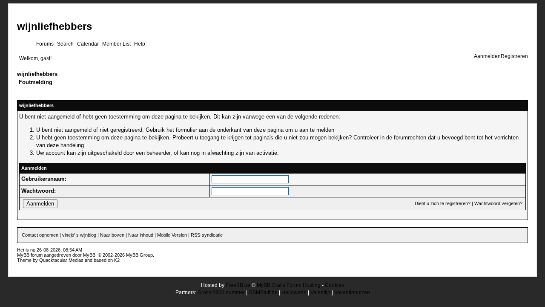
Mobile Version (172, 234)
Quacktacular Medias (61, 260)
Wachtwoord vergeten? (498, 203)
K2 (117, 260)
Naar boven (112, 234)
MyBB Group (139, 255)
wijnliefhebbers (54, 26)
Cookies (334, 285)
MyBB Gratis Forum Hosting (289, 285)
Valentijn (320, 292)
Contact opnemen (40, 234)
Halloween (294, 292)
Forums (45, 44)
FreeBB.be (238, 285)
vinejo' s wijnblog (79, 234)
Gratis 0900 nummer (221, 292)
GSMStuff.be (263, 292)
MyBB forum (30, 255)
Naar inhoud (140, 234)
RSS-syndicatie (207, 234)
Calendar (88, 44)
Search (65, 44)
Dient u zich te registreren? (442, 203)
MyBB (89, 255)
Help (139, 44)
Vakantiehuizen (352, 292)
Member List (116, 44)
